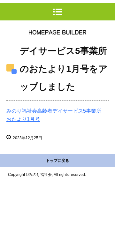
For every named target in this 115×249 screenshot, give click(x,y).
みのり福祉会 (57, 32)
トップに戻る (57, 160)
